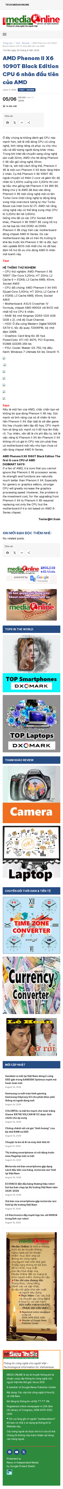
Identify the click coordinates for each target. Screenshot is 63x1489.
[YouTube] (16, 1452)
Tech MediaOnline (17, 4)
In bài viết (11, 106)
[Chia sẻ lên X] (14, 122)
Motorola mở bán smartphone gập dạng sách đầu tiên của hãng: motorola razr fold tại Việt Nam (30, 1170)
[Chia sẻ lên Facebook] (7, 122)
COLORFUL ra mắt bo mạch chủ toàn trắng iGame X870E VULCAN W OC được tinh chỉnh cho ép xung (30, 1114)
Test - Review (22, 43)
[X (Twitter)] (24, 1452)
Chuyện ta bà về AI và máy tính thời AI (27, 1142)
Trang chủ (7, 43)
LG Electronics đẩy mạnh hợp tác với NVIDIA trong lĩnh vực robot (31, 1217)
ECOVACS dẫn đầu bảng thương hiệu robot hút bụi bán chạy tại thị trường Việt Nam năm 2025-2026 (31, 1187)
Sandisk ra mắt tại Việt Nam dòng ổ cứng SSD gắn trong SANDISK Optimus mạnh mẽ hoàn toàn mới (30, 1079)
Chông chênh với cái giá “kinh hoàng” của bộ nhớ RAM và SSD (30, 1130)
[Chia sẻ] (29, 122)
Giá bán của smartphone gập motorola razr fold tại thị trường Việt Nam (31, 1203)
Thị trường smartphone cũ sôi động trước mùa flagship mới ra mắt (29, 1154)
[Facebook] (9, 1452)
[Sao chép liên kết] (22, 122)
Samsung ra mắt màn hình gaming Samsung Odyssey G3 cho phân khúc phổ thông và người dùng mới (30, 1097)
